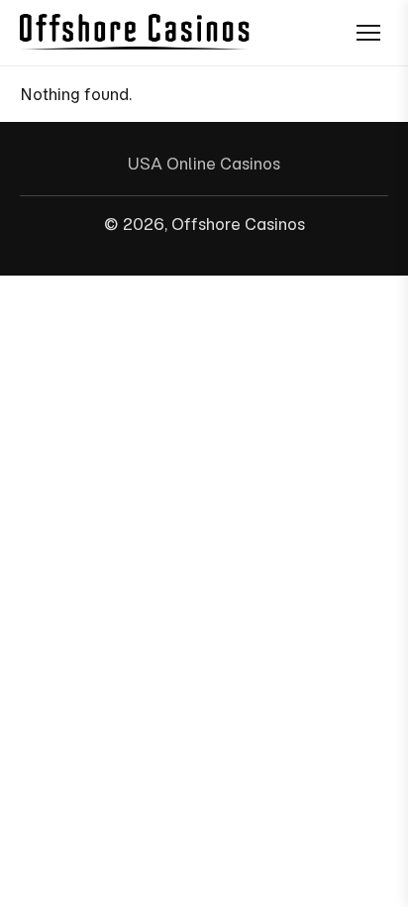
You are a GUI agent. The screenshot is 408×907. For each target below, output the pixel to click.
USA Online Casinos (204, 163)
